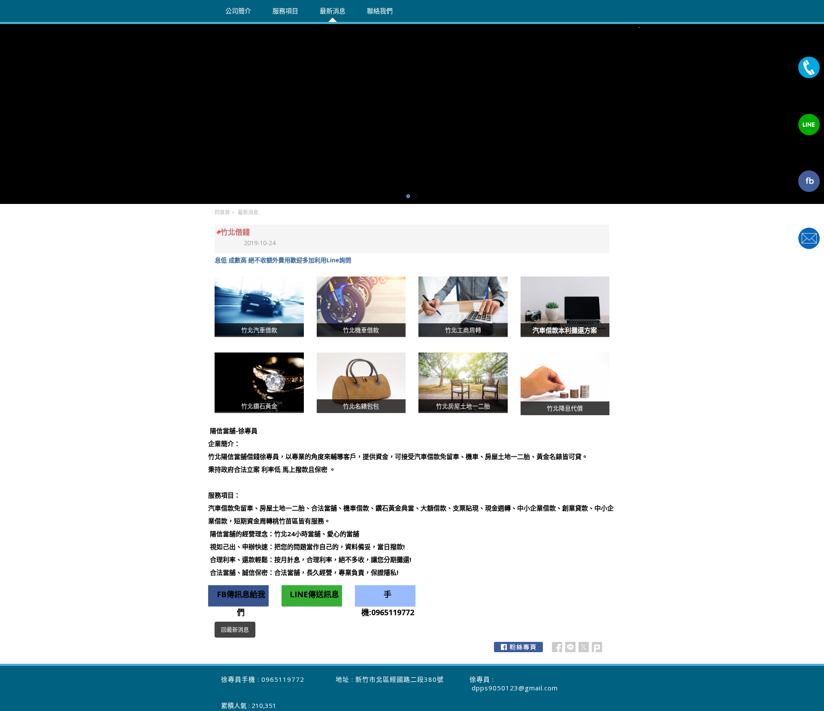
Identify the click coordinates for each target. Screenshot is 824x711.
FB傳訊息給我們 (241, 598)
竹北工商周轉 (463, 330)
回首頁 (222, 212)
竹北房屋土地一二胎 (463, 406)
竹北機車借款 (361, 330)
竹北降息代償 (565, 408)
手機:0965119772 (387, 598)
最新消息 (248, 212)
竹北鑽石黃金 (259, 406)
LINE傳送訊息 (314, 594)
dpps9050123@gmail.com (515, 688)
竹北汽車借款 (259, 330)
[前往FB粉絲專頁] (518, 647)
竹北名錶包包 (361, 406)
